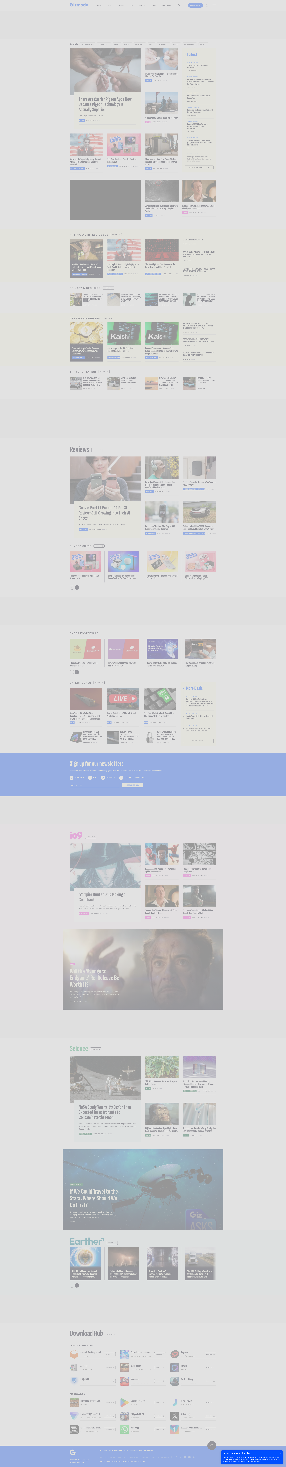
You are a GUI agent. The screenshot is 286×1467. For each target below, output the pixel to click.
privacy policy (254, 1459)
